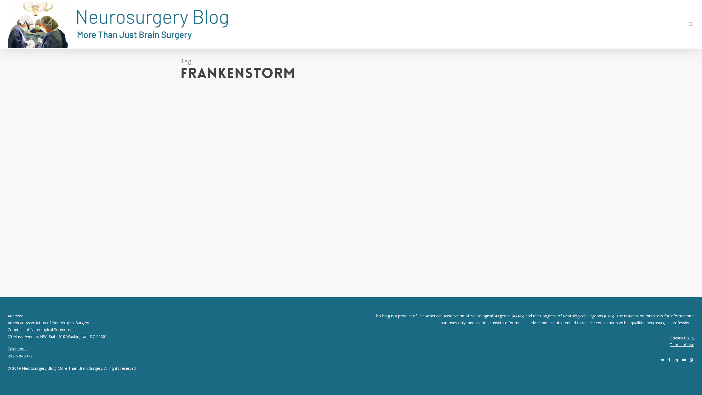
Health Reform (84, 128)
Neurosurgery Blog (24, 128)
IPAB (18, 135)
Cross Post (51, 128)
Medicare (31, 135)
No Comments (53, 135)
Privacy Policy (682, 337)
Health (66, 128)
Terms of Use (682, 344)
